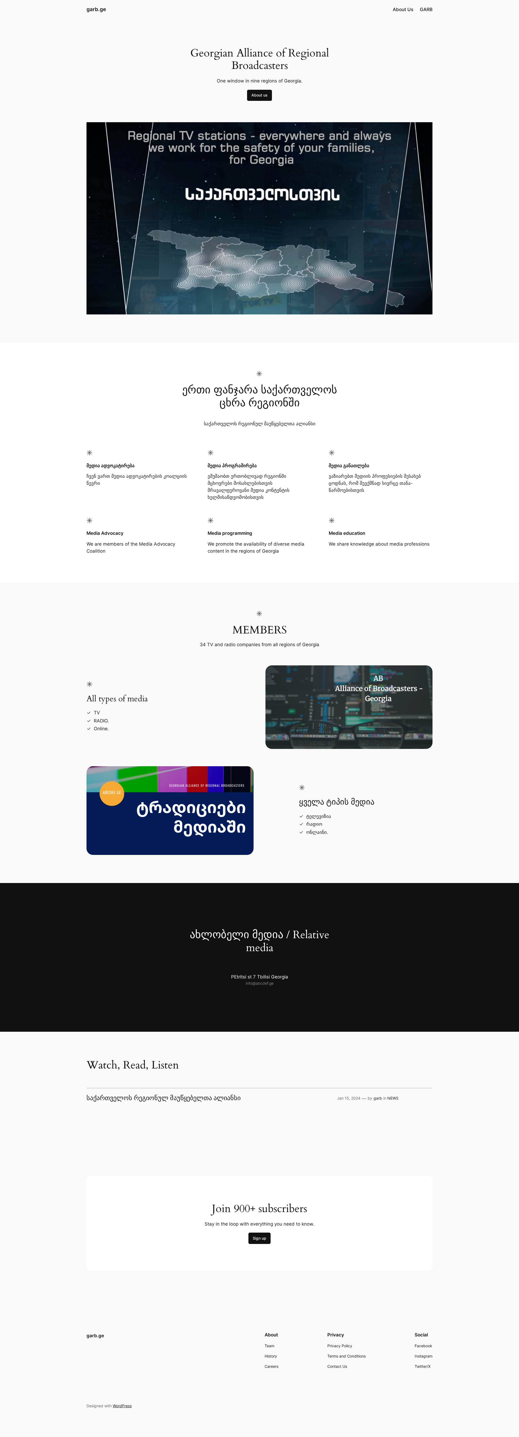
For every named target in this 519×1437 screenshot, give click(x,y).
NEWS (392, 1098)
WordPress (122, 1405)
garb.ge (96, 9)
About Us (403, 9)
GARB (426, 9)
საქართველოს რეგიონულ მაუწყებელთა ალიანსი (163, 1098)
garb (378, 1098)
